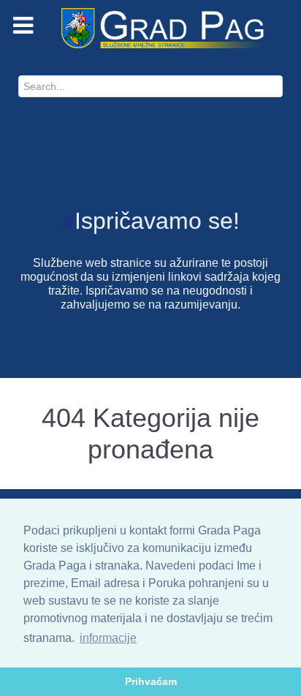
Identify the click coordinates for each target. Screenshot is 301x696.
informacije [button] (108, 638)
